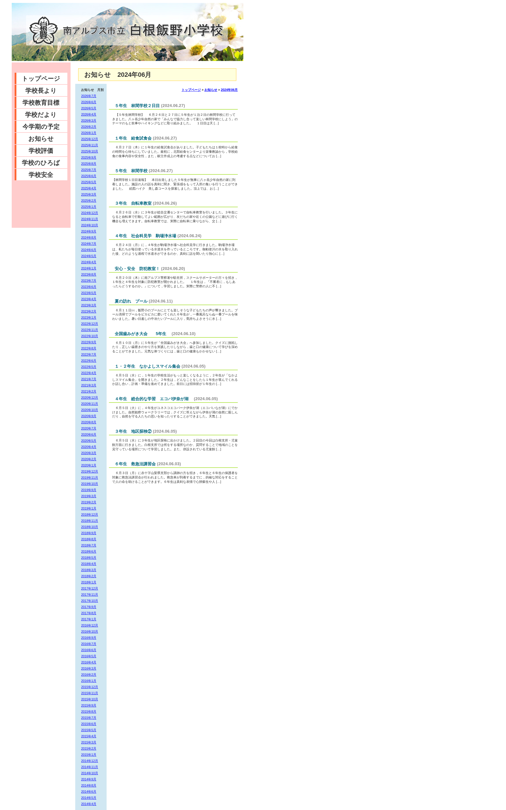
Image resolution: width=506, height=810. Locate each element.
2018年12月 (89, 514)
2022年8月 (88, 348)
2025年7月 (88, 169)
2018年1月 (88, 582)
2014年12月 (89, 761)
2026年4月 (88, 114)
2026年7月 (88, 96)
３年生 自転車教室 (133, 203)
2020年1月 (88, 465)
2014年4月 (88, 804)
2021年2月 (88, 391)
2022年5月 (88, 367)
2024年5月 (88, 256)
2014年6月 (88, 791)
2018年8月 (88, 539)
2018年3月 (88, 570)
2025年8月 (88, 163)
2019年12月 (89, 471)
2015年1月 (88, 754)
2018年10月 (89, 527)
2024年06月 (229, 89)
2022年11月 (89, 330)
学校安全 (41, 174)
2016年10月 (89, 631)
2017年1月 (88, 619)
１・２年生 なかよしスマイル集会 (147, 366)
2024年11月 (89, 219)
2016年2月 (88, 674)
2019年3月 (88, 496)
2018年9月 (88, 533)
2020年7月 (88, 428)
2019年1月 (88, 508)
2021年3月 (88, 385)
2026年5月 (88, 108)
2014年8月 (88, 785)
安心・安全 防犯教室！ (137, 268)
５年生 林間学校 (131, 170)
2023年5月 (88, 293)
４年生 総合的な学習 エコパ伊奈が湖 (154, 398)
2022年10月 (89, 336)
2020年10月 (89, 410)
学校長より (41, 90)
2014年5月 (88, 797)
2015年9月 (88, 705)
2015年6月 (88, 724)
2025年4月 (88, 188)
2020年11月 (89, 403)
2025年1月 (88, 206)
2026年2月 (88, 126)
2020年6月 (88, 434)
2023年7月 (88, 280)
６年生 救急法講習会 (135, 463)
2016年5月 (88, 656)
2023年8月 (88, 274)
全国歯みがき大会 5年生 (142, 333)
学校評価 (41, 150)
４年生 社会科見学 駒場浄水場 (145, 235)
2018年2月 (88, 576)
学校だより (41, 114)
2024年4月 (88, 262)
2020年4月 (88, 447)
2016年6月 (88, 650)
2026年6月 (88, 102)
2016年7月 (88, 644)
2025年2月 (88, 200)
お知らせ (41, 138)
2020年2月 (88, 459)
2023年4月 (88, 299)
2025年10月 (89, 151)
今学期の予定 (41, 126)
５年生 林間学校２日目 (137, 105)
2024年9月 (88, 231)
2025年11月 (89, 145)
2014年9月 (88, 779)
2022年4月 (88, 373)
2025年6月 (88, 176)
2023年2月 (88, 311)
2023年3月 (88, 305)
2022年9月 (88, 342)
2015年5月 (88, 730)
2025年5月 (88, 182)
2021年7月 (88, 379)
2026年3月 (88, 120)
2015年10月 (89, 699)
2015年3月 (88, 742)
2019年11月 (89, 477)
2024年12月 (89, 213)
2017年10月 (89, 600)
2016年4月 (88, 662)
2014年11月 (89, 767)
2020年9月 (88, 416)
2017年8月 (88, 613)
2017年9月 (88, 607)
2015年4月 (88, 736)
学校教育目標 (41, 102)
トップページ (41, 78)
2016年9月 (88, 637)
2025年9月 (88, 157)
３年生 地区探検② (133, 431)
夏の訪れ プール (131, 301)
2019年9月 (88, 490)
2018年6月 (88, 551)
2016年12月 (89, 625)
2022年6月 (88, 360)
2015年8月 (88, 711)
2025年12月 (89, 139)
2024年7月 (88, 243)
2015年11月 (89, 693)
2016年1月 (88, 680)
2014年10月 (89, 773)
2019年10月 (89, 483)
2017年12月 (89, 588)
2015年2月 (88, 748)
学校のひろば (41, 162)
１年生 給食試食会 (133, 138)
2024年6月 (88, 250)
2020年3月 (88, 453)
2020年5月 (88, 440)
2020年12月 (89, 397)
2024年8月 (88, 237)
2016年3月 (88, 668)
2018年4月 (88, 564)
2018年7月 (88, 545)
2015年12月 (89, 687)
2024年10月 (89, 225)
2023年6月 (88, 286)
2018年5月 (88, 557)
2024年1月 (88, 268)
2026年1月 (88, 133)
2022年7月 (88, 354)
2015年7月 (88, 717)
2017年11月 (89, 594)
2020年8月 (88, 422)
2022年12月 (89, 323)
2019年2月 (88, 502)
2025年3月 (88, 194)
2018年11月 (89, 520)
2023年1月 (88, 317)
